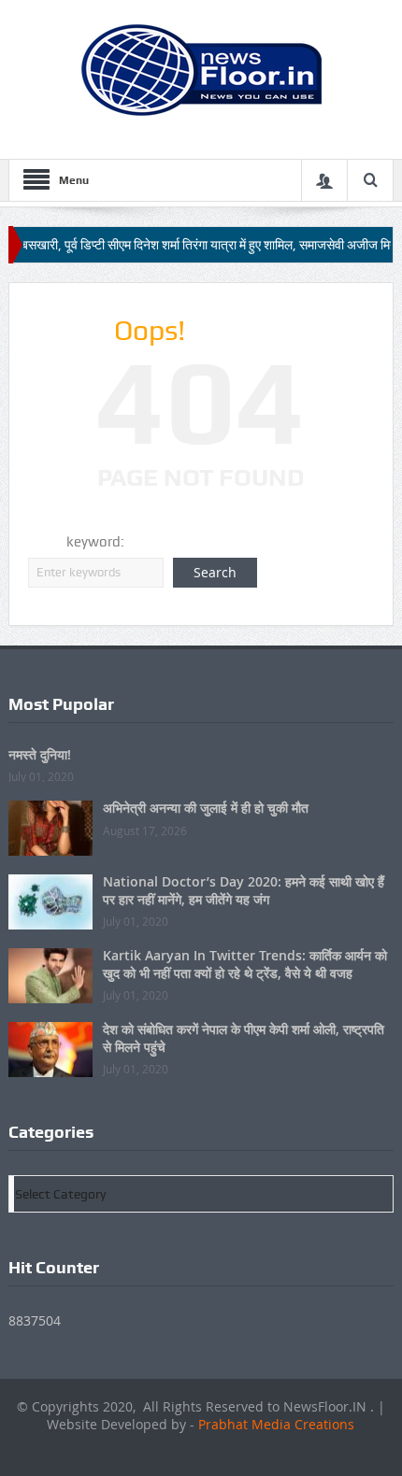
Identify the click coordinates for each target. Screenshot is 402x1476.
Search (215, 572)
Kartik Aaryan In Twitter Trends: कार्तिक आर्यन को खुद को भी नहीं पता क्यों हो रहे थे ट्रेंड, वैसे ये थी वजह (245, 963)
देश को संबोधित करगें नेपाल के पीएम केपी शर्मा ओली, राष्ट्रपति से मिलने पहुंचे (243, 1037)
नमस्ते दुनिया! (39, 754)
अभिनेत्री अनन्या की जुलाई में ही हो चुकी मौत (206, 807)
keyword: (95, 541)
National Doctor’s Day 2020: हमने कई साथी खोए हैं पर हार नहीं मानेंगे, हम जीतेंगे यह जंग (243, 890)
